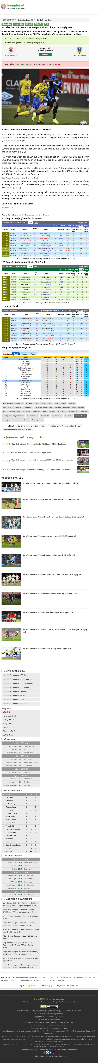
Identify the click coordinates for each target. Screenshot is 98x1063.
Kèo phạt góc (7, 416)
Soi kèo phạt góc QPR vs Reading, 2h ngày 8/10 (24, 43)
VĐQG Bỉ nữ (8, 735)
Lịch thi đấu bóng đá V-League (15, 703)
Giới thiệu (27, 1002)
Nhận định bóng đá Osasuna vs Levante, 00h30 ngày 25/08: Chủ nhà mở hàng (19, 924)
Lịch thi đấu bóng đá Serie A (14, 695)
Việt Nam (63, 403)
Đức (30, 403)
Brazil (74, 407)
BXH (46, 24)
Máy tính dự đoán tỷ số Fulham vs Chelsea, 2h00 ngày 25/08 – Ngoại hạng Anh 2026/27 (21, 904)
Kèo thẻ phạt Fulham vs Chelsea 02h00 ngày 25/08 (21, 917)
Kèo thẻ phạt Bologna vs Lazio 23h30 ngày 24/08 (31, 452)
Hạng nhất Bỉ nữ (9, 716)
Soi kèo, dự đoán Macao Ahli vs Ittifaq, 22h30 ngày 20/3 (47, 648)
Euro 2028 (72, 403)
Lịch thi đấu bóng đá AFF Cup (15, 675)
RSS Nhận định (40, 980)
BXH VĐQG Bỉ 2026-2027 (13, 790)
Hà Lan (44, 411)
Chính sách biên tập (29, 1050)
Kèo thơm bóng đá (32, 416)
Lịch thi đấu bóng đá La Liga (14, 691)
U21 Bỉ (5, 727)
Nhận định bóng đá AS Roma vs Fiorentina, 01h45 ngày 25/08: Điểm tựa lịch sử (20, 953)
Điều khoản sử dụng (48, 1002)
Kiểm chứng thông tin (47, 1050)
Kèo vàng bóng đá (37, 420)
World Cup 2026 (8, 407)
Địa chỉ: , (49, 1011)
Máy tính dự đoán (18, 416)
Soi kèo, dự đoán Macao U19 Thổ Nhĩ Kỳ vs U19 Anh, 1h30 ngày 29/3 (52, 574)
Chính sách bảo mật (66, 1002)
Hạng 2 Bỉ (7, 723)
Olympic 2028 (45, 416)
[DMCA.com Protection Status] (49, 1008)
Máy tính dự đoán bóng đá (21, 980)
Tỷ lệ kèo (38, 24)
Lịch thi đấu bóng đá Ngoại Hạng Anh (18, 679)
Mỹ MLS (5, 411)
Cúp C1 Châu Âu (40, 403)
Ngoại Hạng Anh (8, 403)
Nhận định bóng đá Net (24, 977)
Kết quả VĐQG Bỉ (11, 739)
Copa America (28, 407)
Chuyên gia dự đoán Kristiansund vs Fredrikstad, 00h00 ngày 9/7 (51, 483)
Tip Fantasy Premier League (43, 407)
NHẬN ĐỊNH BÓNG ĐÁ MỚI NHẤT (18, 899)
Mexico (12, 411)
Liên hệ (36, 1002)
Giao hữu (26, 420)
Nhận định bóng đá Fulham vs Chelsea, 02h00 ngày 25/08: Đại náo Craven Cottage (20, 911)
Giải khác (18, 407)
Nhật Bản (58, 407)
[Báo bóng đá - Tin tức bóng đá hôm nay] (12, 5)
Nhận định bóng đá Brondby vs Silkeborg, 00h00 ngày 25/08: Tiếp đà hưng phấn (43, 469)
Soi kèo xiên (84, 411)
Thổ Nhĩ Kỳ (36, 411)
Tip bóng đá (6, 420)
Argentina (81, 407)
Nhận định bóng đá (23, 65)
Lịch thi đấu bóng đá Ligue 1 (14, 699)
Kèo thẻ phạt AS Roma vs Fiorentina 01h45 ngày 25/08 (20, 959)
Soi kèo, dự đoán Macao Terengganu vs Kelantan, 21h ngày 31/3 (51, 499)
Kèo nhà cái (47, 977)
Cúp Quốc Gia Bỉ (9, 720)
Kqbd (38, 977)
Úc (58, 411)
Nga (18, 411)
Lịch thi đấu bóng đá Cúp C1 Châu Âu (18, 683)
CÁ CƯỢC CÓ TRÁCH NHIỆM (65, 986)
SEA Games (68, 416)
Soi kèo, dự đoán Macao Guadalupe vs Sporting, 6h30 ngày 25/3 (51, 593)
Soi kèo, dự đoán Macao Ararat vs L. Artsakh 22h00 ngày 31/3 (49, 536)
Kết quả (29, 24)
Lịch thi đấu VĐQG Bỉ (13, 855)
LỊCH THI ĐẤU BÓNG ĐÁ (14, 671)
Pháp (56, 403)
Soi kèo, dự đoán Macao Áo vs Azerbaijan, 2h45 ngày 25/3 (48, 613)
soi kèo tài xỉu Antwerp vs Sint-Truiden (65, 426)
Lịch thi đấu (18, 24)
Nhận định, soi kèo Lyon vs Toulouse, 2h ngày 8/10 (25, 39)
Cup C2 (50, 403)
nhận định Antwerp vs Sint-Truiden (17, 429)
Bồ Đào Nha (26, 411)
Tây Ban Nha (19, 403)
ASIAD (63, 411)
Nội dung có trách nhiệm (67, 1050)
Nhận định (6, 24)
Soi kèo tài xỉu (17, 420)
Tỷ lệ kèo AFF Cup (56, 980)
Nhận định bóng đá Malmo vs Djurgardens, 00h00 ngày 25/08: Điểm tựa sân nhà (42, 461)
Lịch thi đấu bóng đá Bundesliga (16, 687)
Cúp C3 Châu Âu (57, 416)
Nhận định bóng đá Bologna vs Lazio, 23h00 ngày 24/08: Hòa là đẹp (38, 444)
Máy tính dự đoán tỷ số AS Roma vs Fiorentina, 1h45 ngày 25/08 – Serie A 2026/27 (18, 945)
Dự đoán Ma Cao (80, 416)
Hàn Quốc (66, 407)
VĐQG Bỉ (6, 712)
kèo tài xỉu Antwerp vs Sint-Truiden (31, 426)
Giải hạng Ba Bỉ (9, 731)
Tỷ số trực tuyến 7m (62, 977)
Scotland (51, 411)
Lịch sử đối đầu (72, 411)
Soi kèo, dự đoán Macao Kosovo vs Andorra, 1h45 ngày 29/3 (49, 555)
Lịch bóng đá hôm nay (82, 977)
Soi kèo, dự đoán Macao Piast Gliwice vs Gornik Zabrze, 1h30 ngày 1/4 (53, 517)
